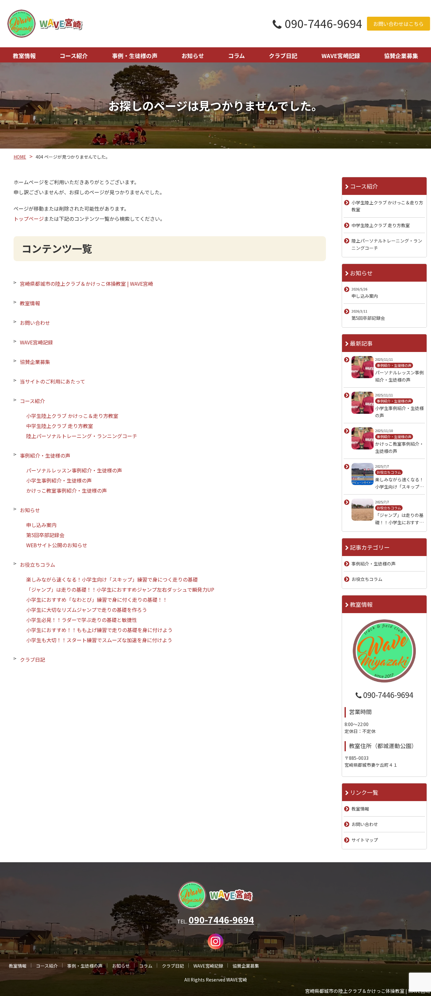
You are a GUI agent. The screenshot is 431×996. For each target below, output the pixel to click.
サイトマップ (364, 840)
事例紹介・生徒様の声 (45, 455)
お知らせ (192, 55)
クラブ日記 (283, 55)
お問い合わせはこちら (398, 23)
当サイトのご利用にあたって (52, 381)
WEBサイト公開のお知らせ (56, 545)
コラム (236, 55)
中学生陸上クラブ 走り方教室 (59, 426)
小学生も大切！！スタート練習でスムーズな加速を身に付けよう (99, 640)
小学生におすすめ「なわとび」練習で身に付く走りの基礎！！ (97, 599)
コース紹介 (74, 55)
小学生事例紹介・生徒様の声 (59, 480)
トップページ (29, 218)
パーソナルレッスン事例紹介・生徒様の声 (74, 470)
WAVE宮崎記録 (341, 55)
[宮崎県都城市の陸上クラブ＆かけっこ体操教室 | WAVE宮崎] (45, 23)
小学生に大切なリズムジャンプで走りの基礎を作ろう (86, 609)
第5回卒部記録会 (45, 535)
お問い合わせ (35, 322)
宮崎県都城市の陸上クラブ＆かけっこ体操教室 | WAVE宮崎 (86, 283)
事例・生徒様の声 (134, 55)
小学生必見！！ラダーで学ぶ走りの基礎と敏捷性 (81, 620)
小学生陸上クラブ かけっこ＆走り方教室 (72, 415)
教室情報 (24, 55)
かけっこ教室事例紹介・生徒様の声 (66, 490)
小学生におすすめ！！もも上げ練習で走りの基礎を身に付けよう (99, 630)
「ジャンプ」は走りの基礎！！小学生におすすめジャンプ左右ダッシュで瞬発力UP (120, 589)
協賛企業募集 (401, 55)
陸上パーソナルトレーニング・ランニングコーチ (81, 436)
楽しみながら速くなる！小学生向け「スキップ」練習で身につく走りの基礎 (112, 579)
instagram (215, 941)
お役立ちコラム (37, 564)
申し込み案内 (41, 525)
